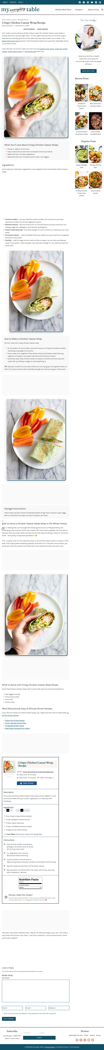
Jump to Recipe (29, 29)
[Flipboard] (100, 2)
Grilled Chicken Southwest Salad (81, 133)
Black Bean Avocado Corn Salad (17, 728)
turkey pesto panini (15, 51)
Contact (13, 2)
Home (3, 19)
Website (52, 1008)
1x (22, 810)
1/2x (18, 810)
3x (28, 810)
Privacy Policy (50, 1047)
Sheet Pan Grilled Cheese (15, 721)
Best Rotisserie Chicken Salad (95, 105)
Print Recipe (28, 783)
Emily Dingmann (9, 25)
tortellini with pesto (46, 49)
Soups (98, 1035)
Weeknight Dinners (23, 19)
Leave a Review (42, 29)
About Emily (93, 9)
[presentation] (81, 93)
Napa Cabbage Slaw (81, 166)
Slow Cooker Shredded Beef (95, 133)
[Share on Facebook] (2, 524)
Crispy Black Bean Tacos (14, 726)
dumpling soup (30, 51)
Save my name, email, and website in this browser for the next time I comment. (30, 1013)
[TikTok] (96, 2)
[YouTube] (92, 2)
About (5, 2)
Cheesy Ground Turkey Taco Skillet (81, 193)
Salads (92, 1035)
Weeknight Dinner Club (10, 41)
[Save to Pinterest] (2, 521)
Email (28, 1008)
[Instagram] (84, 2)
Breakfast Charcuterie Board (81, 106)
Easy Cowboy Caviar (95, 192)
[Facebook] (80, 2)
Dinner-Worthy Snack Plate (15, 723)
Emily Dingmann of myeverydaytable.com (38, 772)
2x (25, 810)
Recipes (9, 19)
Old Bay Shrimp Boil (95, 166)
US (8, 810)
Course (14, 19)
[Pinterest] (88, 2)
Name (5, 1008)
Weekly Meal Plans (63, 9)
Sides (86, 1035)
